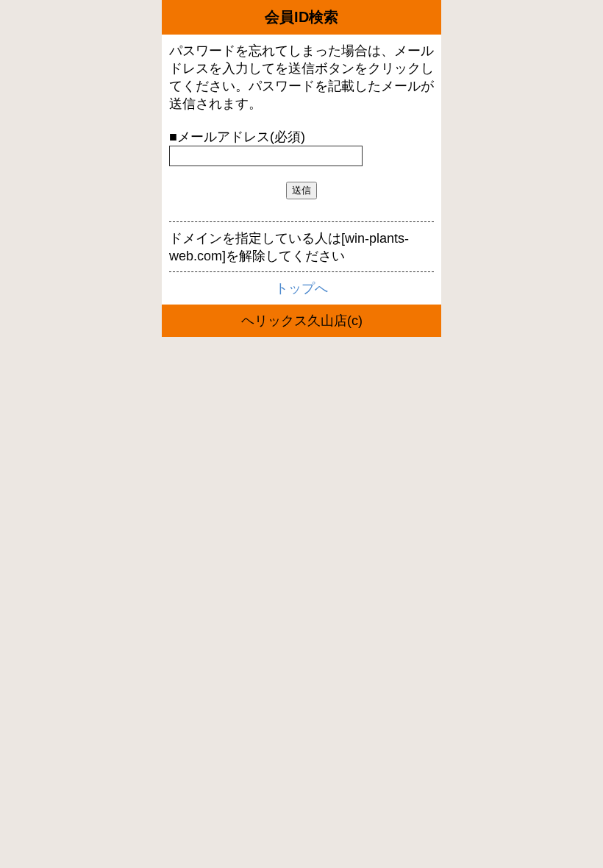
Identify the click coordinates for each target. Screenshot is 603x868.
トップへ (301, 288)
